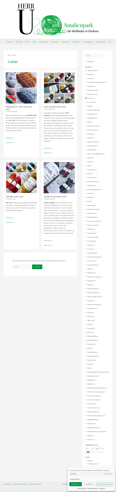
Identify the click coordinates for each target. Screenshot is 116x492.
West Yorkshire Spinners (96, 416)
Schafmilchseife (93, 356)
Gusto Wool (92, 170)
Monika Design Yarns (94, 297)
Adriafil (90, 74)
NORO (90, 312)
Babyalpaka (93, 464)
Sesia (90, 364)
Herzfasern (92, 177)
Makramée (91, 273)
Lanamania (91, 241)
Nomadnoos (92, 308)
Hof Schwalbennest (94, 189)
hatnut (90, 174)
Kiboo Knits (91, 205)
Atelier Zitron (92, 90)
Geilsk (90, 162)
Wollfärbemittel (93, 420)
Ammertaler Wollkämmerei (96, 82)
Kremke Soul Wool (94, 221)
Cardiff (90, 106)
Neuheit (90, 61)
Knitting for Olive (93, 209)
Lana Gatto (91, 233)
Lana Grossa (92, 237)
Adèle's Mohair (92, 70)
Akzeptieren (75, 484)
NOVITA (90, 316)
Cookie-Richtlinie (81, 488)
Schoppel (91, 360)
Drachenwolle (92, 130)
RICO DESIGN (92, 340)
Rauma (90, 332)
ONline (90, 320)
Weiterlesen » (10, 138)
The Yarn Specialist (94, 396)
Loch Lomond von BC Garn (55, 106)
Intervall (90, 193)
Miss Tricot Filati (93, 289)
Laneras (90, 249)
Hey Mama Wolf (93, 181)
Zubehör (91, 439)
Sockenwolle (93, 376)
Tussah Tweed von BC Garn (55, 196)
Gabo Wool (91, 150)
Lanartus (91, 245)
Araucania (91, 86)
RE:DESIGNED (92, 336)
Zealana (90, 435)
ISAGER (90, 197)
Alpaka (90, 461)
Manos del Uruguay (94, 277)
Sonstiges (91, 380)
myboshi (91, 301)
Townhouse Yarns (93, 400)
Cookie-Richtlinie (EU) (34, 484)
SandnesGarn (92, 352)
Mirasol (90, 285)
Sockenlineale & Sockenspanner (98, 372)
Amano (90, 78)
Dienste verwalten (74, 479)
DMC (89, 122)
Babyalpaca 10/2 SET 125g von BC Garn (19, 107)
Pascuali (91, 328)
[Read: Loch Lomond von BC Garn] (59, 88)
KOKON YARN (92, 217)
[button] (80, 42)
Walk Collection (93, 412)
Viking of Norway (93, 408)
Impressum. (102, 488)
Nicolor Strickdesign (94, 304)
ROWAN (91, 344)
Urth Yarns (91, 404)
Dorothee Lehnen (93, 126)
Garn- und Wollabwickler (95, 154)
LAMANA (91, 229)
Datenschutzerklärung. (92, 488)
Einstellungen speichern (104, 484)
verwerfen (89, 484)
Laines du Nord (93, 225)
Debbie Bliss (92, 118)
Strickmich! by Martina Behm (97, 388)
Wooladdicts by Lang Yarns (96, 431)
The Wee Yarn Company (96, 392)
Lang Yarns (92, 253)
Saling (90, 348)
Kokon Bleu (92, 213)
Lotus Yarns (91, 261)
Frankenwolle (92, 146)
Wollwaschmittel (93, 428)
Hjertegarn (91, 185)
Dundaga (91, 134)
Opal (90, 324)
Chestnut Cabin (93, 110)
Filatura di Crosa (93, 142)
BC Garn (90, 98)
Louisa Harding (93, 265)
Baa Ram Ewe (92, 94)
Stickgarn (91, 384)
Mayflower (91, 281)
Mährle (90, 269)
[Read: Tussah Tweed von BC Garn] (59, 177)
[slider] (86, 452)
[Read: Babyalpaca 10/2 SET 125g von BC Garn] (21, 88)
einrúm (90, 138)
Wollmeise (91, 424)
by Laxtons (91, 102)
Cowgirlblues (92, 114)
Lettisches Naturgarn (94, 257)
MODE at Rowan (93, 293)
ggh (89, 166)
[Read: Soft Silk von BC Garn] (21, 177)
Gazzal (90, 158)
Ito (89, 201)
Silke (89, 368)
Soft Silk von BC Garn (14, 196)
